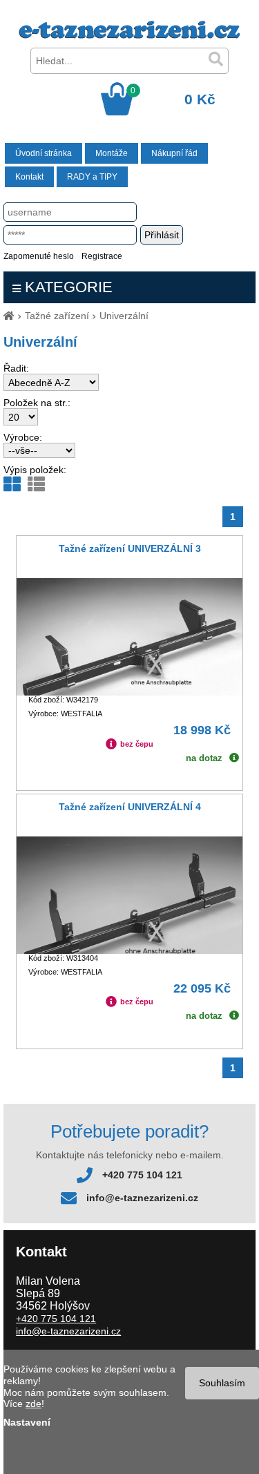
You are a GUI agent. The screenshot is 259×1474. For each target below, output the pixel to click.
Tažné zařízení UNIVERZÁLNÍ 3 (130, 548)
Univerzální (123, 315)
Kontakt (29, 177)
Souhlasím (222, 1382)
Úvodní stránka (43, 153)
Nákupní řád (174, 153)
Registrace (101, 256)
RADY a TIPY (92, 177)
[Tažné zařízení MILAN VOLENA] (129, 35)
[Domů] (9, 315)
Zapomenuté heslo (38, 256)
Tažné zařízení (57, 315)
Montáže (111, 153)
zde (33, 1403)
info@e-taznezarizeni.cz (142, 1197)
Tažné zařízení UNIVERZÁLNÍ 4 (130, 806)
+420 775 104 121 (142, 1174)
